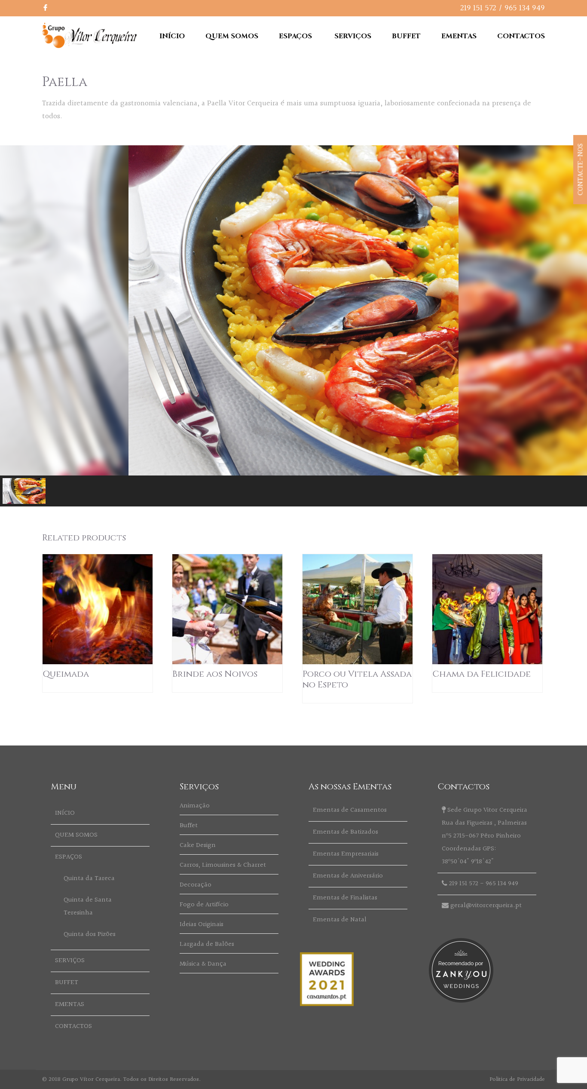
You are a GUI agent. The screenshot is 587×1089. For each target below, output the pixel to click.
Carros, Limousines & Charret (223, 865)
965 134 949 (524, 8)
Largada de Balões (207, 944)
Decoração (195, 885)
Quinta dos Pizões (90, 934)
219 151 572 (478, 8)
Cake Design (198, 845)
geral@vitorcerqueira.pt (486, 905)
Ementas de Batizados (345, 832)
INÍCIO (172, 36)
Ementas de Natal (340, 919)
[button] (24, 491)
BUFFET (406, 36)
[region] (293, 325)
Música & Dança (203, 964)
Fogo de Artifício (204, 904)
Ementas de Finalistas (345, 898)
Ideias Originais (201, 924)
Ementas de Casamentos (350, 810)
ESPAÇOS (295, 36)
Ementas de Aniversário (348, 876)
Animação (195, 806)
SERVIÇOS (352, 36)
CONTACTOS (521, 36)
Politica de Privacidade (517, 1079)
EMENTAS (459, 36)
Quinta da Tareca (89, 878)
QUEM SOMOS (231, 36)
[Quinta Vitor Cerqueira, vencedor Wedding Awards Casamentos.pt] (327, 1004)
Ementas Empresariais (346, 854)
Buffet (189, 825)
